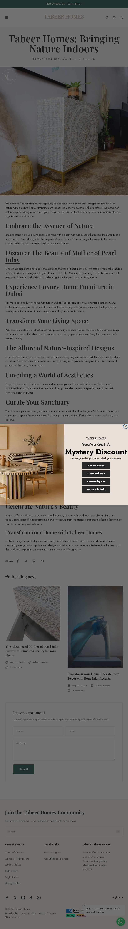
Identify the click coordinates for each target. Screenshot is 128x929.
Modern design (96, 465)
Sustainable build (96, 489)
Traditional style (96, 473)
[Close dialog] (125, 426)
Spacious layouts (96, 481)
